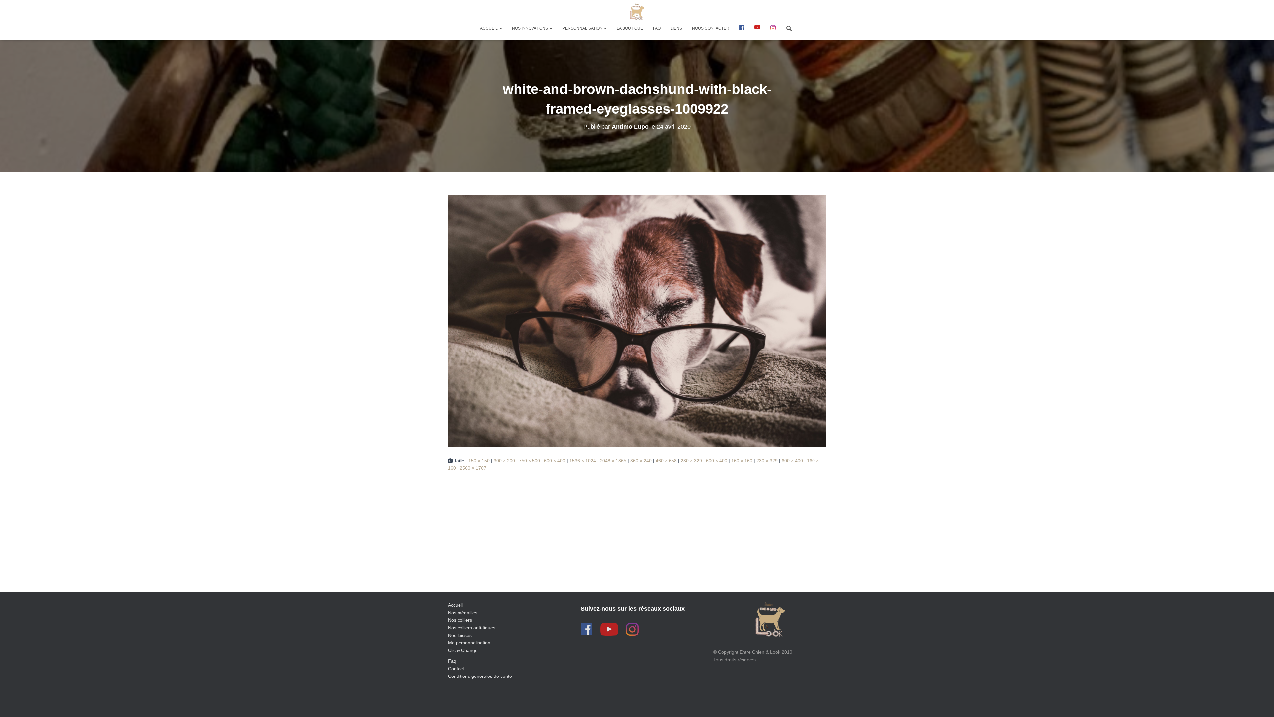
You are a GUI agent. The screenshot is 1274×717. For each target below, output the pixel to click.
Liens (676, 28)
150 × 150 (479, 460)
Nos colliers (460, 620)
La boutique (630, 28)
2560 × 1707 (473, 468)
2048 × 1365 (613, 460)
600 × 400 (554, 460)
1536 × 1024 (582, 460)
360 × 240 (641, 460)
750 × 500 (529, 460)
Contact (456, 668)
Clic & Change (463, 650)
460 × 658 (666, 460)
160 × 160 (741, 460)
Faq (452, 661)
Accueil (489, 28)
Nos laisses (460, 635)
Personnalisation (582, 28)
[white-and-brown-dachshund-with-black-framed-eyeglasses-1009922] (637, 320)
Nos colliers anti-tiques (471, 627)
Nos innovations (530, 28)
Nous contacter (710, 28)
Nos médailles (462, 612)
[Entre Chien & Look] (637, 11)
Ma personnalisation (469, 642)
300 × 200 (504, 460)
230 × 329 (691, 460)
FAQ (657, 28)
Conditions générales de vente (480, 676)
